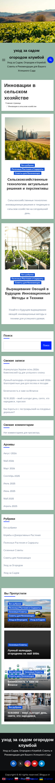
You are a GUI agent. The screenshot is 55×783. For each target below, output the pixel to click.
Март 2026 (9, 468)
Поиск (8, 335)
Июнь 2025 (10, 491)
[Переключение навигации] (3, 60)
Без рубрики (27, 165)
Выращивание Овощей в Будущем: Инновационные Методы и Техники (27, 294)
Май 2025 (9, 498)
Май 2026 (9, 461)
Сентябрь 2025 (12, 476)
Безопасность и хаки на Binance (21, 391)
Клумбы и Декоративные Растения (22, 535)
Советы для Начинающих (27, 173)
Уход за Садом (11, 573)
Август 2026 (10, 453)
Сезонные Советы (13, 550)
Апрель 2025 (10, 506)
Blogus (43, 774)
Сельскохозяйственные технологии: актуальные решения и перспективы (27, 184)
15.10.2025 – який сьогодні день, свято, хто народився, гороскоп (27, 716)
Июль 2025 (10, 483)
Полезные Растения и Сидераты (27, 169)
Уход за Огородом (13, 565)
